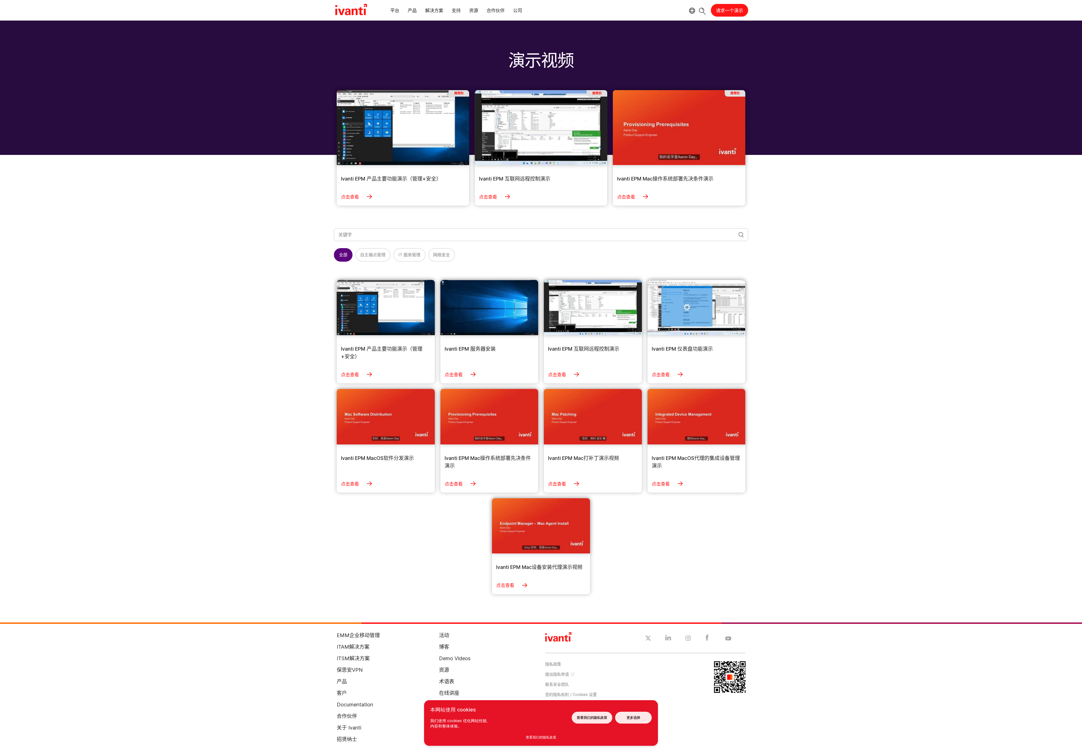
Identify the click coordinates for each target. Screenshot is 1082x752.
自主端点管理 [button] (372, 254)
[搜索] (702, 10)
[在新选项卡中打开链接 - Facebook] (707, 639)
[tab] (394, 11)
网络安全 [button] (441, 254)
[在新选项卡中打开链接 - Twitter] (648, 639)
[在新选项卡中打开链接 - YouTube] (728, 639)
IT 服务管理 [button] (409, 254)
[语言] (691, 10)
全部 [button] (343, 254)
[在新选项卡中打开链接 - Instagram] (688, 639)
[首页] (351, 10)
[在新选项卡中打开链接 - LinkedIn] (668, 639)
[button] (593, 694)
